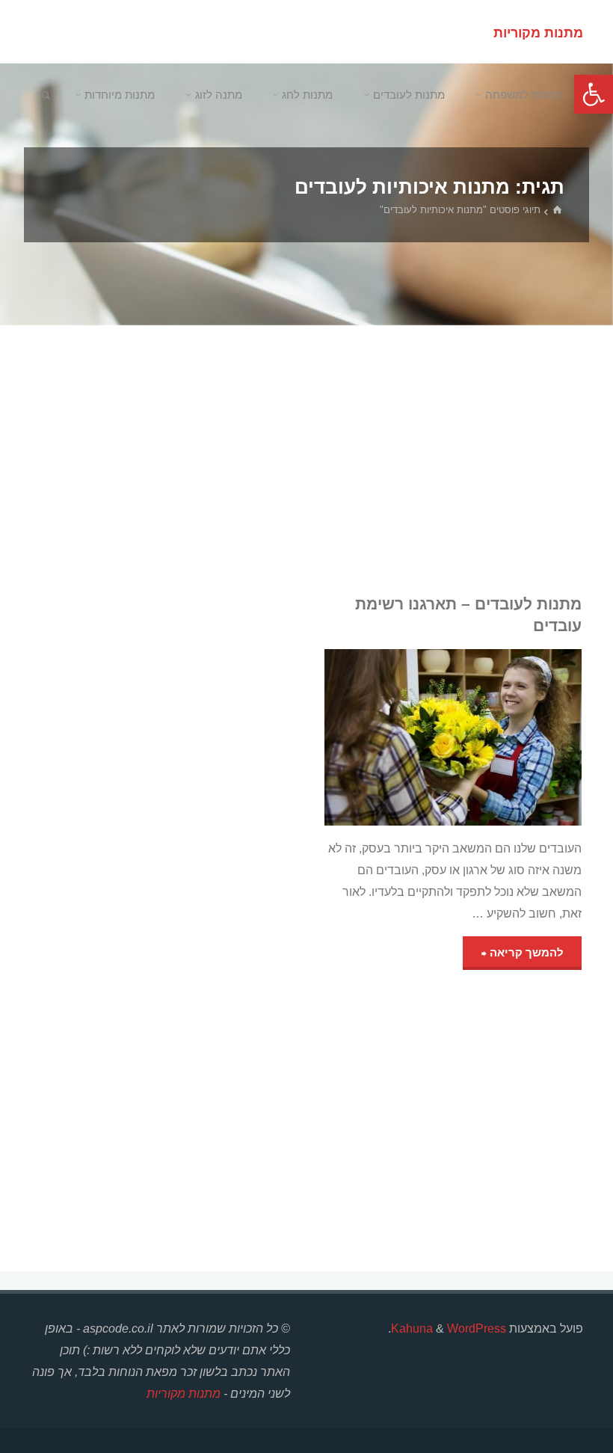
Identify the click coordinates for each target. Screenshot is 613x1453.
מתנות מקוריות (538, 32)
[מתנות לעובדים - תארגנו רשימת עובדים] (388, 737)
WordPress (476, 1328)
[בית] (558, 211)
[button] (593, 94)
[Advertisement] (307, 460)
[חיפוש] (46, 96)
